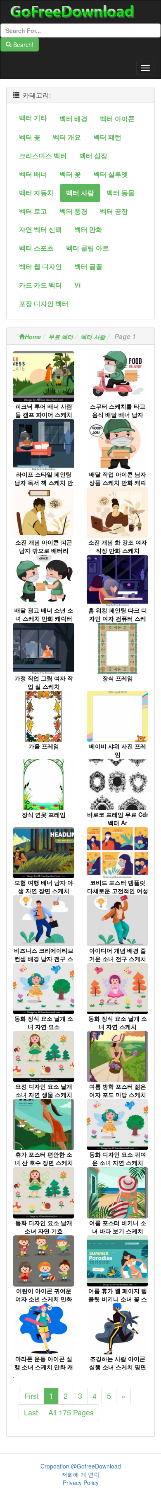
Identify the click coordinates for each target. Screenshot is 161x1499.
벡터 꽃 (29, 137)
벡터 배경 (73, 118)
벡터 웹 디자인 (40, 266)
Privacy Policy (81, 1482)
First (31, 1395)
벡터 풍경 (73, 211)
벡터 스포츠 (36, 248)
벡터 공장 (114, 211)
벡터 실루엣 (110, 174)
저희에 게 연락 (80, 1474)
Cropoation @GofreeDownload (80, 1466)
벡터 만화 (88, 229)
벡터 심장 (93, 155)
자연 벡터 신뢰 (40, 229)
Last (31, 1412)
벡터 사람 (80, 192)
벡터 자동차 (36, 192)
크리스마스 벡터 (43, 155)
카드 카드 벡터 (40, 285)
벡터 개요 (67, 137)
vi (77, 285)
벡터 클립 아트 (87, 248)
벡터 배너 (33, 174)
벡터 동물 (121, 192)
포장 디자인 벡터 (44, 303)
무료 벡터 (60, 336)
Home (33, 336)
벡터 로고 (33, 211)
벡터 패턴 (107, 137)
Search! (22, 44)
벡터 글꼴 (88, 266)
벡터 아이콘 (117, 118)
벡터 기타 (33, 117)
